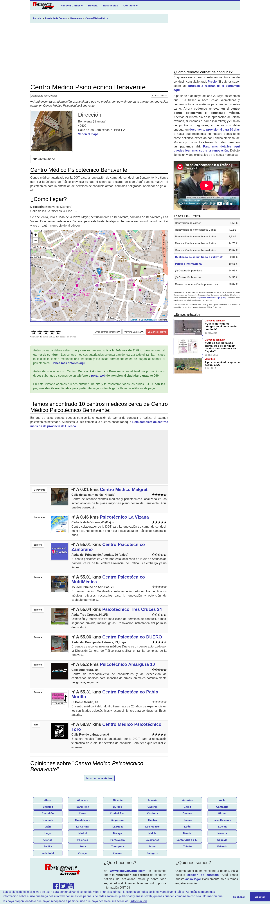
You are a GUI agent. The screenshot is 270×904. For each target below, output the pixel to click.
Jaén (48, 826)
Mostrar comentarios (99, 778)
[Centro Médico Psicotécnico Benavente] (51, 131)
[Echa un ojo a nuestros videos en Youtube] (70, 887)
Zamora (117, 853)
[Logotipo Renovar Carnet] (63, 870)
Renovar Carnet (71, 5)
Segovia (222, 839)
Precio (212, 81)
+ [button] (35, 234)
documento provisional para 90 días (214, 129)
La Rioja (117, 826)
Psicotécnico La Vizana (124, 517)
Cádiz (187, 806)
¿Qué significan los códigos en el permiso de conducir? (221, 326)
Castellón (48, 813)
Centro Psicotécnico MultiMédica (108, 579)
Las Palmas (152, 826)
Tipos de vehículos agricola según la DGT (222, 363)
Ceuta (82, 813)
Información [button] (138, 901)
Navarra (222, 833)
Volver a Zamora (132, 332)
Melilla (152, 833)
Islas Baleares (222, 819)
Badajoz (48, 806)
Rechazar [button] (239, 896)
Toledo (187, 846)
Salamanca (152, 839)
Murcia (187, 833)
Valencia (222, 846)
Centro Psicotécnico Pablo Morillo (114, 694)
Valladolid (48, 853)
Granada (47, 819)
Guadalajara (82, 819)
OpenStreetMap (148, 319)
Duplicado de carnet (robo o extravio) (198, 256)
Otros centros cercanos (106, 332)
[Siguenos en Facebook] (56, 887)
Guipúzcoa (117, 819)
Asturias (187, 800)
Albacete (82, 800)
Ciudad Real (117, 813)
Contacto (129, 5)
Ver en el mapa (88, 134)
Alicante (117, 800)
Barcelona (82, 806)
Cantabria (222, 806)
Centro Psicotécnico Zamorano (108, 547)
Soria (83, 846)
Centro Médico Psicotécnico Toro (116, 727)
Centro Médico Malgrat (123, 489)
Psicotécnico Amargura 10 (127, 664)
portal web (98, 375)
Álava (47, 800)
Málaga (117, 833)
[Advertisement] (99, 53)
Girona (222, 813)
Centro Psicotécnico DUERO (132, 636)
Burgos (117, 806)
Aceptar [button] (260, 896)
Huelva (152, 819)
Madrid (82, 833)
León (187, 826)
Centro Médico (159, 95)
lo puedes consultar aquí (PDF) (211, 298)
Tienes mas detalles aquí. (68, 363)
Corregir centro (158, 332)
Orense (47, 839)
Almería (152, 800)
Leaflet (133, 319)
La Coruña (82, 826)
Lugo (47, 833)
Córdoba (152, 813)
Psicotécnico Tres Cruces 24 (132, 609)
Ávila (222, 800)
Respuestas (110, 5)
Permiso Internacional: (189, 263)
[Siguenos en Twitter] (63, 887)
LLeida (222, 826)
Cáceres (152, 806)
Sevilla (48, 846)
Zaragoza (152, 853)
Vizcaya (82, 853)
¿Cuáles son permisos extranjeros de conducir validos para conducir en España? (220, 347)
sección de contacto (203, 874)
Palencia (82, 839)
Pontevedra (117, 839)
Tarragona (117, 846)
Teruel (152, 846)
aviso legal (193, 879)
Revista (93, 5)
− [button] (35, 240)
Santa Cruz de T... (187, 839)
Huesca (187, 819)
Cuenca (187, 813)
